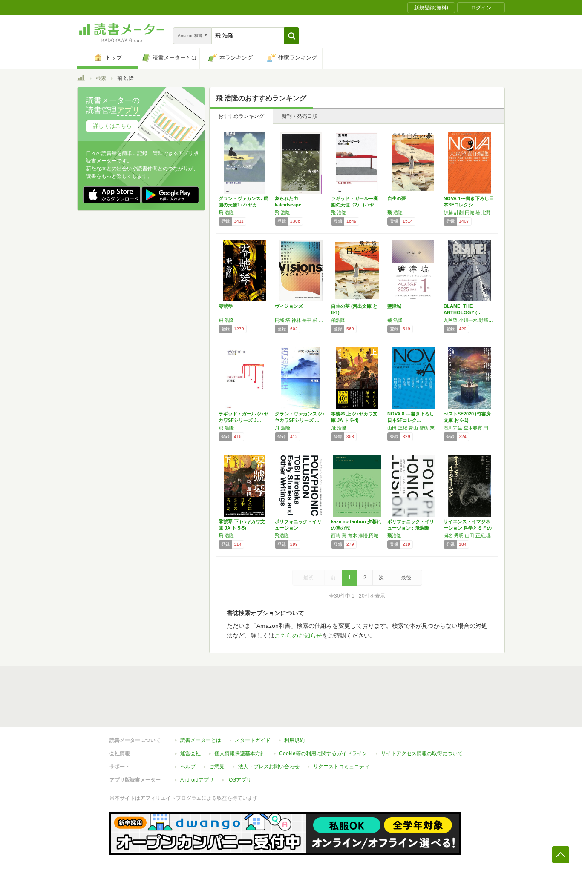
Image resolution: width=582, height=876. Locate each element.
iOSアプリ (239, 779)
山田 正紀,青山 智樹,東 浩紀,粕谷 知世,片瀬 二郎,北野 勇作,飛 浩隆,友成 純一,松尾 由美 (413, 427)
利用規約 (294, 740)
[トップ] (81, 79)
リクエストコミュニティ (341, 766)
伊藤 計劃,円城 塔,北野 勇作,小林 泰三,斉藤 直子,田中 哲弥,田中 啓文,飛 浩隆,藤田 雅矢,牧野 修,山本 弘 (470, 212)
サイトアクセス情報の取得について (422, 753)
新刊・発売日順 (299, 116)
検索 (101, 78)
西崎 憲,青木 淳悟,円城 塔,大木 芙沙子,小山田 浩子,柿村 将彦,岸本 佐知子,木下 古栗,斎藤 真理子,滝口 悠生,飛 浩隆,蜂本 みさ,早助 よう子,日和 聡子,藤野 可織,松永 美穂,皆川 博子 (357, 535)
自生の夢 (396, 198)
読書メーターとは (200, 740)
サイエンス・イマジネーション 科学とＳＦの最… (468, 528)
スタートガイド (253, 740)
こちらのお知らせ (298, 635)
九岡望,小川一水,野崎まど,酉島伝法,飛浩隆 (470, 320)
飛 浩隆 (226, 212)
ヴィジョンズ (289, 306)
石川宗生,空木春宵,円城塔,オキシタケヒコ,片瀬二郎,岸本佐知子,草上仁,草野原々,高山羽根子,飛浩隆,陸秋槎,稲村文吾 (470, 427)
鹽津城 (394, 306)
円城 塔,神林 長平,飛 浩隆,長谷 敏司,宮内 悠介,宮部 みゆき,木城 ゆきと (301, 320)
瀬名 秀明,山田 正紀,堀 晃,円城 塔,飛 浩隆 (470, 535)
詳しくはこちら (112, 126)
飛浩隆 (338, 320)
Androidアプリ (197, 779)
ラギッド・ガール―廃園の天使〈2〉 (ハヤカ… (354, 205)
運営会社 (190, 753)
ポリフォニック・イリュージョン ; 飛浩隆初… (410, 528)
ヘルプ (188, 766)
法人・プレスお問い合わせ (269, 766)
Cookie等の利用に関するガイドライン (323, 753)
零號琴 (226, 306)
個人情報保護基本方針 (239, 753)
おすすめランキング (241, 116)
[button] (291, 35)
